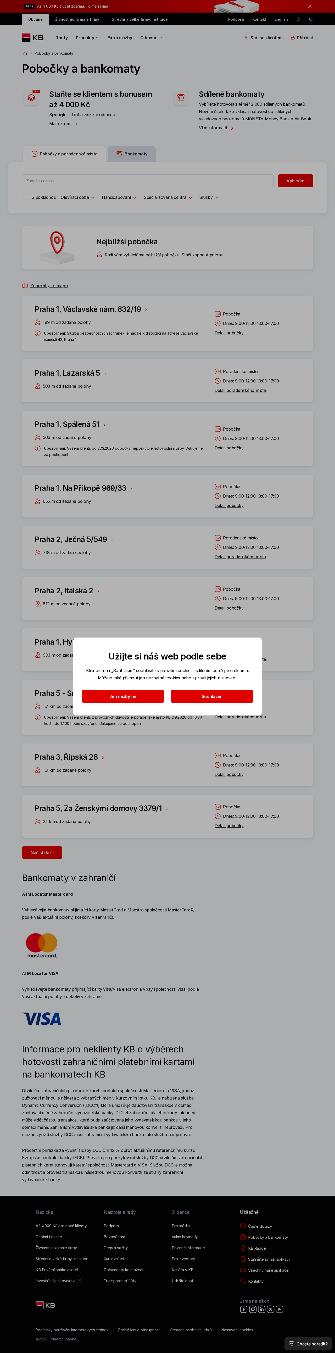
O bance (148, 37)
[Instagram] (253, 1309)
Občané (35, 19)
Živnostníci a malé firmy (77, 19)
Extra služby (120, 37)
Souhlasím (212, 696)
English (281, 19)
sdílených (273, 104)
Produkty (85, 37)
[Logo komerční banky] (34, 37)
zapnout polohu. (208, 254)
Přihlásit (305, 37)
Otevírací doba (75, 197)
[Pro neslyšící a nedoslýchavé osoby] (298, 19)
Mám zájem (60, 123)
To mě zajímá (97, 6)
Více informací (213, 127)
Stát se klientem (266, 37)
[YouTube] (279, 1309)
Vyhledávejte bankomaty (45, 909)
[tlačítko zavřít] (308, 6)
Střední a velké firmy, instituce (140, 19)
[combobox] (148, 180)
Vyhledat (296, 180)
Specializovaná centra (165, 197)
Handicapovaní (116, 197)
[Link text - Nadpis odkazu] (46, 1305)
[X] (270, 1309)
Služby (206, 197)
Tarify (62, 37)
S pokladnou (43, 197)
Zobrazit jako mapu (49, 285)
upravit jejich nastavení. (215, 677)
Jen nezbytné (123, 696)
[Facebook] (244, 1309)
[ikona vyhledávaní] (311, 19)
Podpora (236, 19)
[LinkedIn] (262, 1309)
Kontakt (259, 19)
